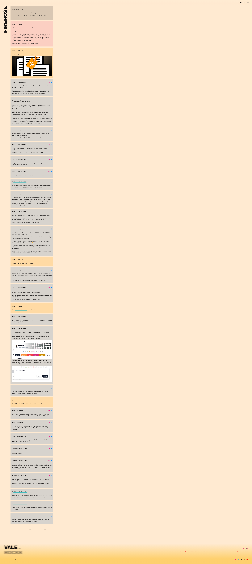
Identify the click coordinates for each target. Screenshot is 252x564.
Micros (179, 551)
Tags (237, 551)
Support (229, 551)
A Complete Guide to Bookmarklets (24, 54)
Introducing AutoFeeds (21, 309)
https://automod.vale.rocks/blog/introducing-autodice (25, 222)
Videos (191, 551)
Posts (169, 551)
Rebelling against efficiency (22, 403)
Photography (185, 551)
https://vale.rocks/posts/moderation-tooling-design (25, 43)
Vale (241, 2)
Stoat (29, 332)
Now (234, 551)
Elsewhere (196, 551)
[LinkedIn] (51, 229)
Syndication (223, 551)
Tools (241, 551)
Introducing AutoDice (20, 263)
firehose (243, 548)
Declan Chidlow (8, 559)
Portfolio (174, 551)
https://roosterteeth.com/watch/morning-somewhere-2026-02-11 (28, 280)
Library (207, 551)
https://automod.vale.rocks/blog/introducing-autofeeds (26, 299)
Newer (17, 529)
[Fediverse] (49, 82)
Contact (217, 551)
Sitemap (246, 551)
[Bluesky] (51, 82)
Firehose (203, 551)
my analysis (19, 415)
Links (212, 551)
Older (46, 529)
